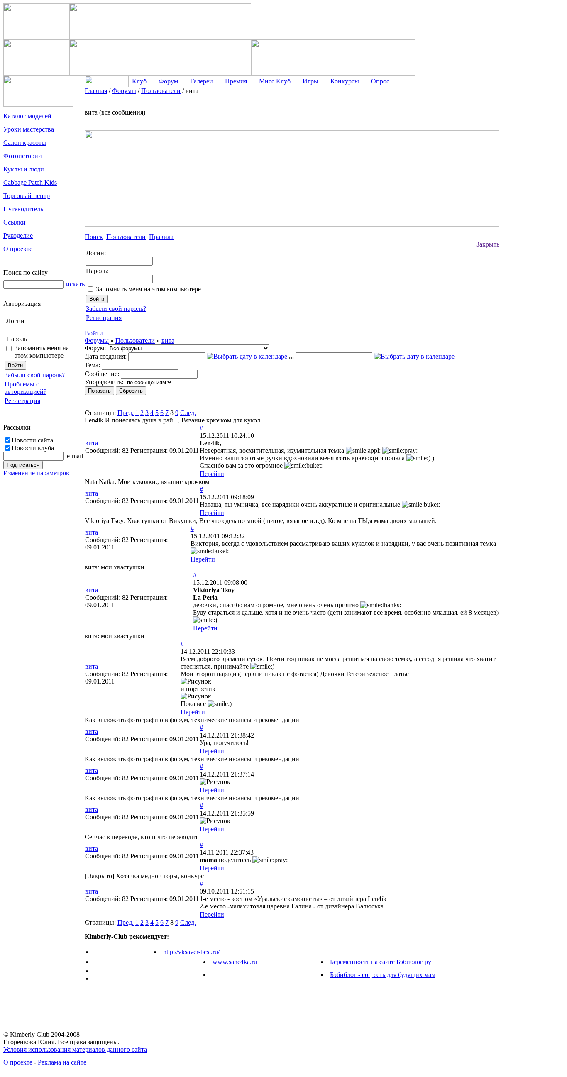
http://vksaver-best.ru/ (191, 951)
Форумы (97, 340)
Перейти (212, 473)
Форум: (95, 348)
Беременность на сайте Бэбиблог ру (380, 961)
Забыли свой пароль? (35, 375)
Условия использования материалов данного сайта (75, 1049)
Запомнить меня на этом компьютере (42, 351)
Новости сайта (32, 440)
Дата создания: (106, 356)
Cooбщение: (102, 373)
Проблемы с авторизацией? (25, 388)
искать (75, 284)
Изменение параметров (36, 472)
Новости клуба (33, 448)
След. (188, 412)
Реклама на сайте (62, 1062)
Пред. (125, 412)
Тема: (92, 365)
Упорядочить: (104, 382)
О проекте (17, 1062)
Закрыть (487, 244)
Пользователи (135, 340)
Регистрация (22, 400)
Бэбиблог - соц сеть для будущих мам (382, 974)
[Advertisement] (532, 211)
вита (167, 340)
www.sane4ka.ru (235, 961)
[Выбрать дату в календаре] (247, 356)
